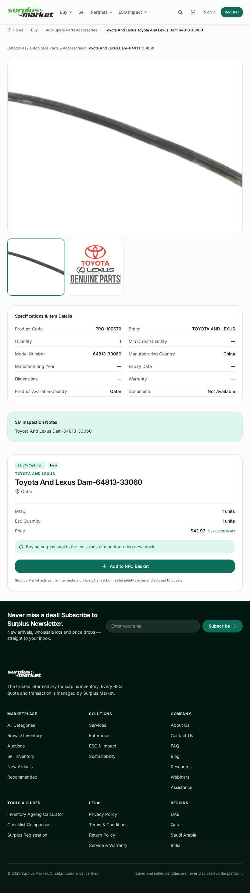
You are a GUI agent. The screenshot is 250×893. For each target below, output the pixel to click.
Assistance (181, 787)
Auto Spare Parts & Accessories (56, 48)
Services (97, 725)
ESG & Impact (102, 745)
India (175, 845)
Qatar (176, 824)
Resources (181, 766)
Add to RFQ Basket (129, 566)
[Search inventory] (180, 12)
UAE (175, 814)
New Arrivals (20, 766)
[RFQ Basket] (193, 12)
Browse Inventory (24, 735)
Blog (175, 756)
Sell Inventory (20, 756)
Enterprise (99, 735)
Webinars (180, 777)
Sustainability (102, 756)
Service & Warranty (108, 845)
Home (18, 30)
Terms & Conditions (108, 824)
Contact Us (182, 735)
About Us (180, 725)
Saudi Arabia (183, 834)
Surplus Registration (27, 834)
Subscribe (219, 625)
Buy (63, 12)
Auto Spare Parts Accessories (71, 30)
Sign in (210, 12)
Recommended (22, 777)
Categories (16, 48)
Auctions (16, 745)
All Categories (21, 725)
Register (232, 12)
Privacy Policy (103, 814)
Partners (99, 12)
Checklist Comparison (29, 824)
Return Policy (102, 834)
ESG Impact (130, 12)
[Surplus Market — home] (30, 12)
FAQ (175, 745)
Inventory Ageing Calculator (35, 814)
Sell (81, 12)
